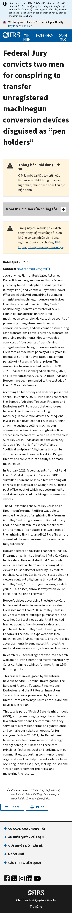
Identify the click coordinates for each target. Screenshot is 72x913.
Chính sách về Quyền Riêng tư (36, 900)
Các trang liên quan (24, 863)
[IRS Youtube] (37, 877)
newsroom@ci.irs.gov (31, 269)
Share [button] (15, 807)
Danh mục (63, 36)
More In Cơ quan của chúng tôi (31, 209)
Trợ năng (36, 907)
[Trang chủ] (11, 34)
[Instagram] (22, 877)
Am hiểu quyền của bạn (26, 837)
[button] (44, 36)
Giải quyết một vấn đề (25, 846)
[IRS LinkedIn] (29, 877)
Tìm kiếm (26, 36)
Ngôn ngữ (16, 854)
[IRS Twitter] (14, 877)
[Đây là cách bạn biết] (36, 24)
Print (40, 807)
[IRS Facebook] (7, 877)
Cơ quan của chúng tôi (26, 828)
